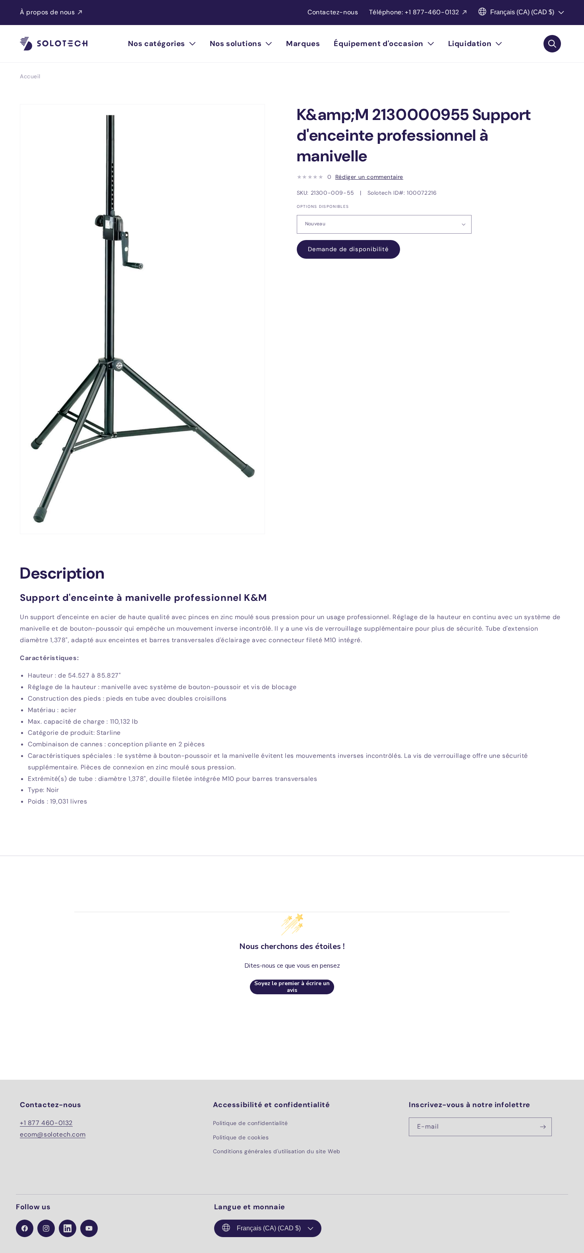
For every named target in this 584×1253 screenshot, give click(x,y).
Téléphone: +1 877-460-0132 (414, 12)
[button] (162, 43)
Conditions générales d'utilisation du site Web (277, 1150)
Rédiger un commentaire (369, 176)
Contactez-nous (332, 12)
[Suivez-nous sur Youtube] (89, 1228)
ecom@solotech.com (52, 1134)
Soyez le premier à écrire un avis (292, 987)
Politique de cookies (241, 1137)
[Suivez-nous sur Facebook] (24, 1228)
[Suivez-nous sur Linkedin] (67, 1228)
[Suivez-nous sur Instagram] (46, 1228)
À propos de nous (47, 12)
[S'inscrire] (542, 1126)
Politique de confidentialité (250, 1123)
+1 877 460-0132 (46, 1123)
